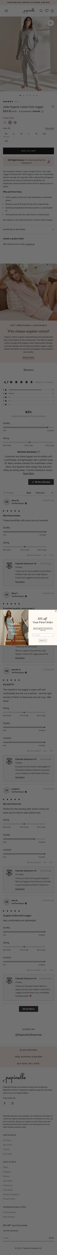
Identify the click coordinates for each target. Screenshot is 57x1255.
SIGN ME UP (43, 640)
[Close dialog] (56, 611)
